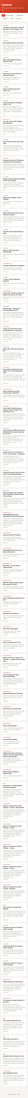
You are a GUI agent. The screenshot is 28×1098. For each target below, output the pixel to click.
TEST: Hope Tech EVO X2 (10, 1039)
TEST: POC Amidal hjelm (10, 629)
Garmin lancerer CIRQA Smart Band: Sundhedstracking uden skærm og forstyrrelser (14, 431)
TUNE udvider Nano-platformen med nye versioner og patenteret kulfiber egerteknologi (13, 754)
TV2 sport (18, 18)
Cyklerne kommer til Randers (12, 535)
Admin (18, 1094)
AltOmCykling (10, 15)
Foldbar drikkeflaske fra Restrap (13, 693)
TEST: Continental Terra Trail (12, 642)
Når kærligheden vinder (10, 1073)
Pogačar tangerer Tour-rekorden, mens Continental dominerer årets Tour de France (13, 494)
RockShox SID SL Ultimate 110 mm (13, 1056)
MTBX (11, 18)
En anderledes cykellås (10, 739)
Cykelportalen (19, 15)
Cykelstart (5, 18)
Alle (3, 15)
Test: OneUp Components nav (12, 1020)
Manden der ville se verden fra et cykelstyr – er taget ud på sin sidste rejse (14, 659)
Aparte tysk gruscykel (10, 725)
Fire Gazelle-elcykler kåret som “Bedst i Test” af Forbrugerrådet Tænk (12, 371)
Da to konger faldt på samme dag (13, 43)
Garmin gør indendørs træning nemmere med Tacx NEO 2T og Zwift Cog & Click (12, 409)
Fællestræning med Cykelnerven (13, 982)
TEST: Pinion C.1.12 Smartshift (12, 709)
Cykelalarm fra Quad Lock (11, 613)
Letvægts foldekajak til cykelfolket (13, 265)
